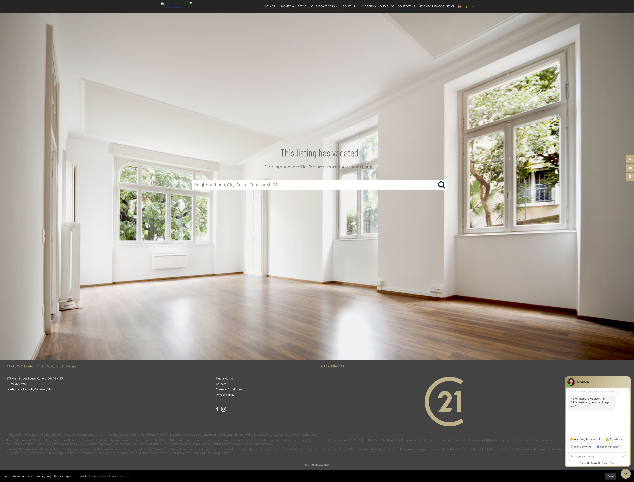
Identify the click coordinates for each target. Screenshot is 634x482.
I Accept (610, 476)
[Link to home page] (175, 7)
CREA (195, 440)
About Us (349, 8)
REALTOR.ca (43, 444)
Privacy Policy (225, 394)
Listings (271, 8)
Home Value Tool (294, 6)
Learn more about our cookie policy (109, 476)
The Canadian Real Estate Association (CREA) (463, 440)
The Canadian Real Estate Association (136, 444)
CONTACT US (406, 6)
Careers (369, 8)
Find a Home (224, 378)
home (367, 166)
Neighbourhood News (436, 6)
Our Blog (386, 6)
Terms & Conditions (229, 389)
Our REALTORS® (324, 8)
